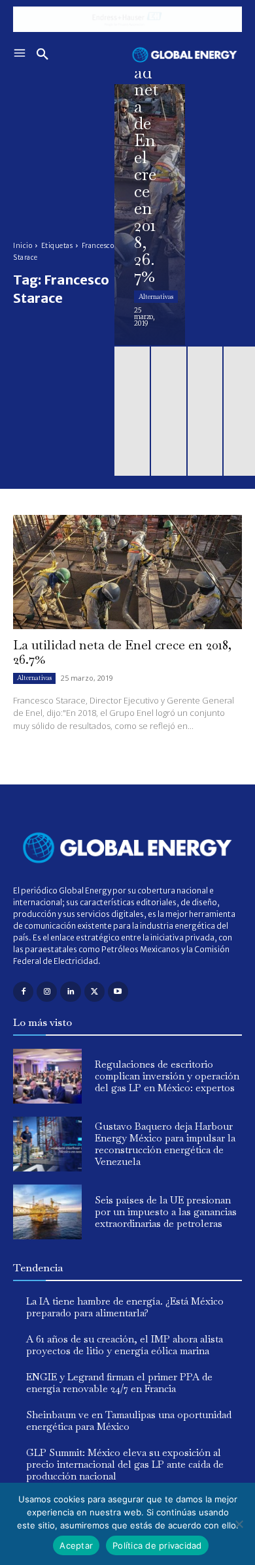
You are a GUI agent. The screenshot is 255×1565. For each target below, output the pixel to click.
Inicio (22, 245)
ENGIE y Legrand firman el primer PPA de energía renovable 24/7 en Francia (119, 1383)
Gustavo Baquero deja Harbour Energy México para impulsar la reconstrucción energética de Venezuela (165, 1144)
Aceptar (76, 1545)
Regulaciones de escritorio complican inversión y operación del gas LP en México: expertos (167, 1076)
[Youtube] (118, 992)
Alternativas (156, 296)
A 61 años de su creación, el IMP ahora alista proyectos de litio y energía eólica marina (124, 1345)
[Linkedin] (70, 992)
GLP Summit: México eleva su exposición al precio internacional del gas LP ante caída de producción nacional (125, 1464)
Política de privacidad (157, 1545)
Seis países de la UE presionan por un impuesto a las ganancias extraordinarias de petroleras (166, 1212)
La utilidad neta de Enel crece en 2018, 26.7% (122, 652)
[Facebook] (23, 992)
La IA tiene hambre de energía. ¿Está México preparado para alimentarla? (125, 1307)
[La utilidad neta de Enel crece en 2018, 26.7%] (149, 214)
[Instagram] (47, 992)
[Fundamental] (127, 19)
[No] (238, 1523)
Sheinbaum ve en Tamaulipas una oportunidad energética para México (128, 1420)
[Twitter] (94, 992)
